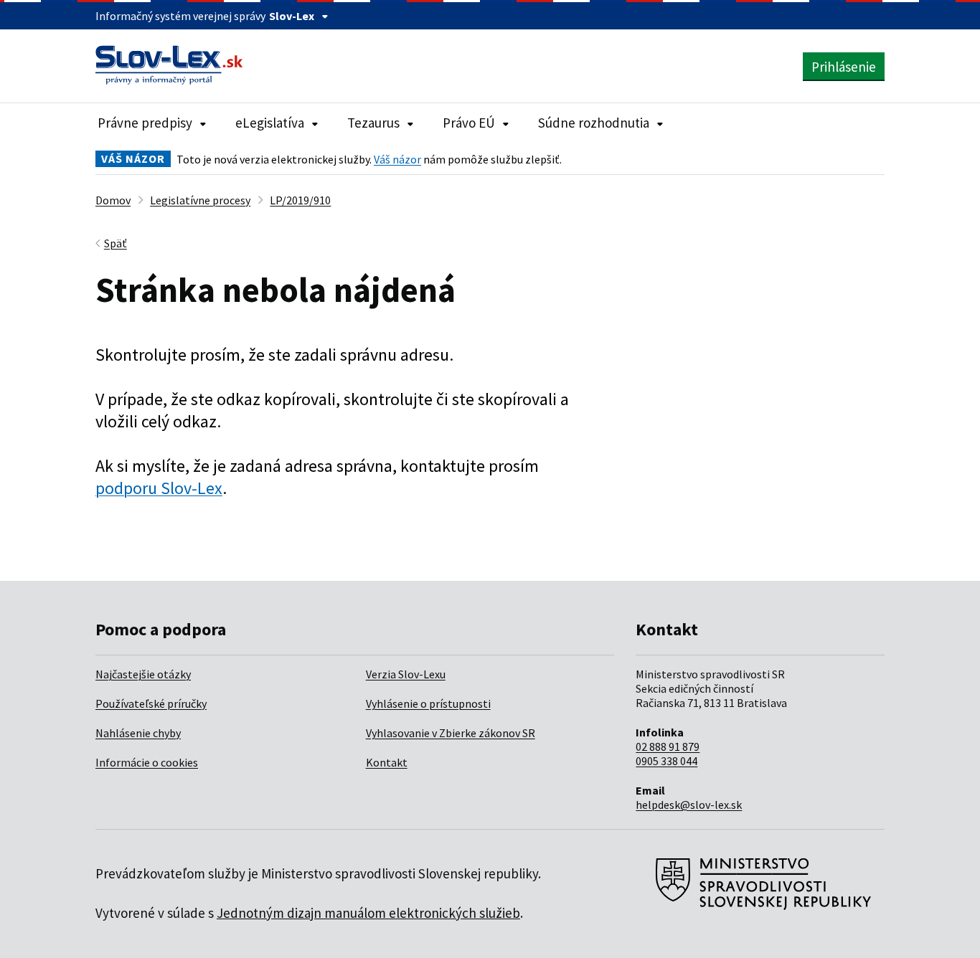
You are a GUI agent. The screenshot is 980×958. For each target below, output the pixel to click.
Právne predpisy (145, 122)
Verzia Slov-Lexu (406, 674)
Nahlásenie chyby (138, 733)
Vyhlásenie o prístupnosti (428, 703)
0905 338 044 (666, 761)
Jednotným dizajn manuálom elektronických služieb (368, 912)
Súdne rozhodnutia (593, 122)
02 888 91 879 (667, 746)
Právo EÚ (469, 122)
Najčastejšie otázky (143, 674)
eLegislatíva (269, 122)
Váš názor (397, 159)
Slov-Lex (291, 16)
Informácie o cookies (146, 762)
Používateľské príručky (151, 703)
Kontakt (386, 762)
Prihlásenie (843, 66)
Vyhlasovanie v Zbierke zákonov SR (450, 733)
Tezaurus (373, 122)
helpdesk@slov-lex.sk (689, 804)
